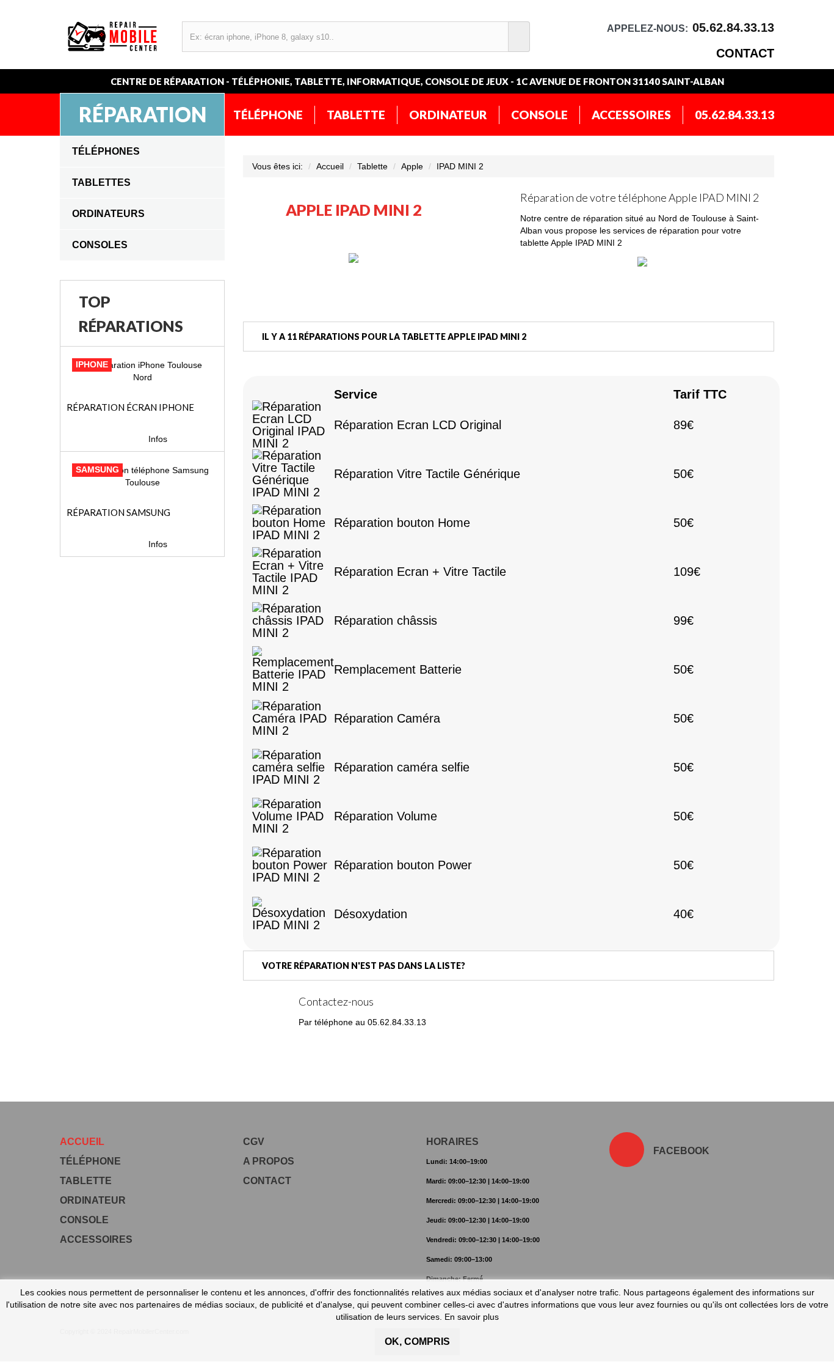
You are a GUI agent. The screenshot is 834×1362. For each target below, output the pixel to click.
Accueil (330, 166)
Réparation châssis (385, 620)
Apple (412, 166)
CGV (253, 1141)
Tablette (356, 115)
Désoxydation (370, 914)
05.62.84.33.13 (734, 115)
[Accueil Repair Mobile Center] (113, 36)
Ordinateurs (108, 213)
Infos (157, 439)
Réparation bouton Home (402, 522)
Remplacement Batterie (398, 669)
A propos (268, 1161)
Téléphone (268, 115)
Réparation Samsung (118, 512)
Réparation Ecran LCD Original (417, 425)
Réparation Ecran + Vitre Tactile (420, 571)
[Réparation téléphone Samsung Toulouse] (142, 476)
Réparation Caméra (387, 718)
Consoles (100, 245)
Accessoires (631, 115)
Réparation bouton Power (403, 865)
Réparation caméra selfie (402, 767)
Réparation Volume (385, 816)
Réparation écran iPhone (130, 407)
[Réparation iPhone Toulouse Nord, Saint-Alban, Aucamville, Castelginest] (142, 371)
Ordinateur (448, 115)
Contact (745, 53)
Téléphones (106, 151)
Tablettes (101, 182)
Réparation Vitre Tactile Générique (427, 473)
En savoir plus (471, 1317)
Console (539, 115)
